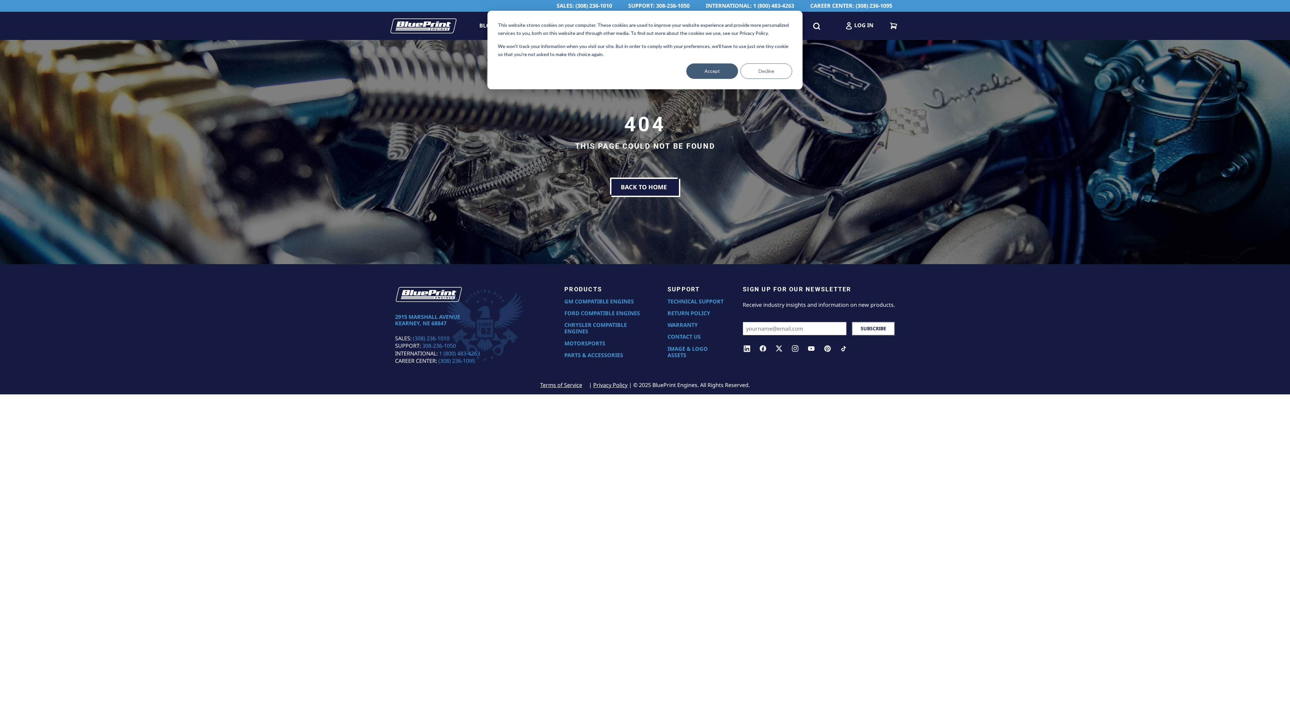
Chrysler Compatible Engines (595, 328)
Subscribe (873, 328)
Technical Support (696, 301)
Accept (712, 71)
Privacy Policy (610, 385)
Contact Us (684, 337)
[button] (816, 26)
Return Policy (689, 313)
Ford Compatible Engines (602, 313)
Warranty (683, 325)
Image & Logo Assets (688, 352)
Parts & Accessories (593, 355)
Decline (766, 71)
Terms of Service (561, 385)
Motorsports (584, 343)
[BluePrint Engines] (423, 26)
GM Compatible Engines (599, 301)
